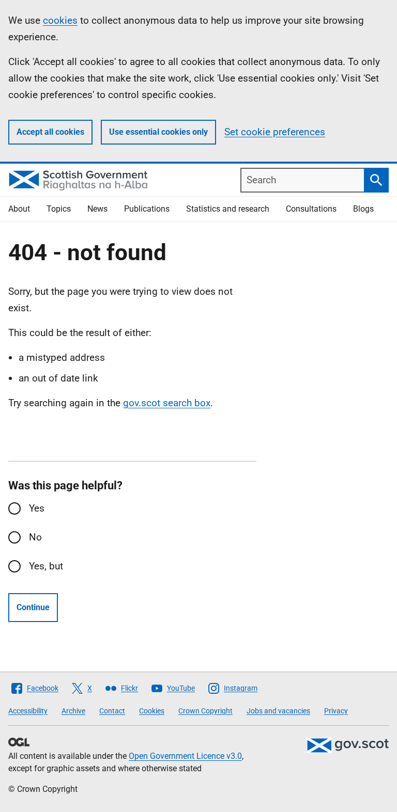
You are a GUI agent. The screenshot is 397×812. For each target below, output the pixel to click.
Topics (59, 209)
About (19, 209)
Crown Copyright (205, 711)
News (97, 209)
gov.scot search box (166, 403)
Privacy (336, 711)
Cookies (151, 711)
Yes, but (46, 566)
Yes (36, 508)
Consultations (311, 209)
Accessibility (28, 711)
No (35, 537)
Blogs (363, 209)
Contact (112, 711)
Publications (147, 209)
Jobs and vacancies (278, 711)
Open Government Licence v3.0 (185, 756)
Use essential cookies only (158, 132)
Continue (33, 607)
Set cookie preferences (274, 132)
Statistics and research (227, 209)
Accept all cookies (50, 132)
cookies (60, 20)
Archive (73, 711)
